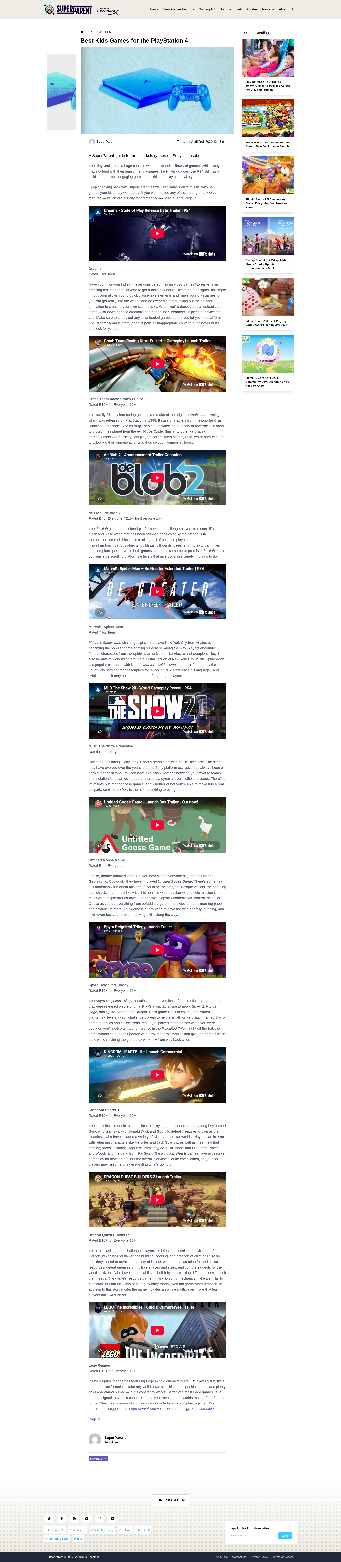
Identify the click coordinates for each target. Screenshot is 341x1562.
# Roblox (124, 1530)
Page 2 (190, 198)
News (154, 9)
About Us (222, 1556)
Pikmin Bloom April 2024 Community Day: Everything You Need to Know (267, 381)
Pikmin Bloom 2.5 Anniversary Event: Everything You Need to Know (266, 203)
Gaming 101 (207, 9)
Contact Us (239, 1556)
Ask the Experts (232, 9)
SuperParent (55, 1556)
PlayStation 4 (98, 1458)
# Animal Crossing (102, 1530)
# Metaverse (78, 1530)
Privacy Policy (259, 1556)
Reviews (268, 9)
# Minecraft (143, 1530)
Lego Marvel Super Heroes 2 (151, 1409)
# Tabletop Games (57, 1538)
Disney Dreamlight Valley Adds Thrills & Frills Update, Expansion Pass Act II (266, 264)
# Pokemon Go (55, 1530)
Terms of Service (283, 1556)
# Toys (78, 1538)
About (283, 9)
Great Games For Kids (178, 9)
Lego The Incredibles (198, 1409)
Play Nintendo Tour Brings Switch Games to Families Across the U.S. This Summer (267, 85)
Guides (252, 9)
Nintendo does (177, 171)
